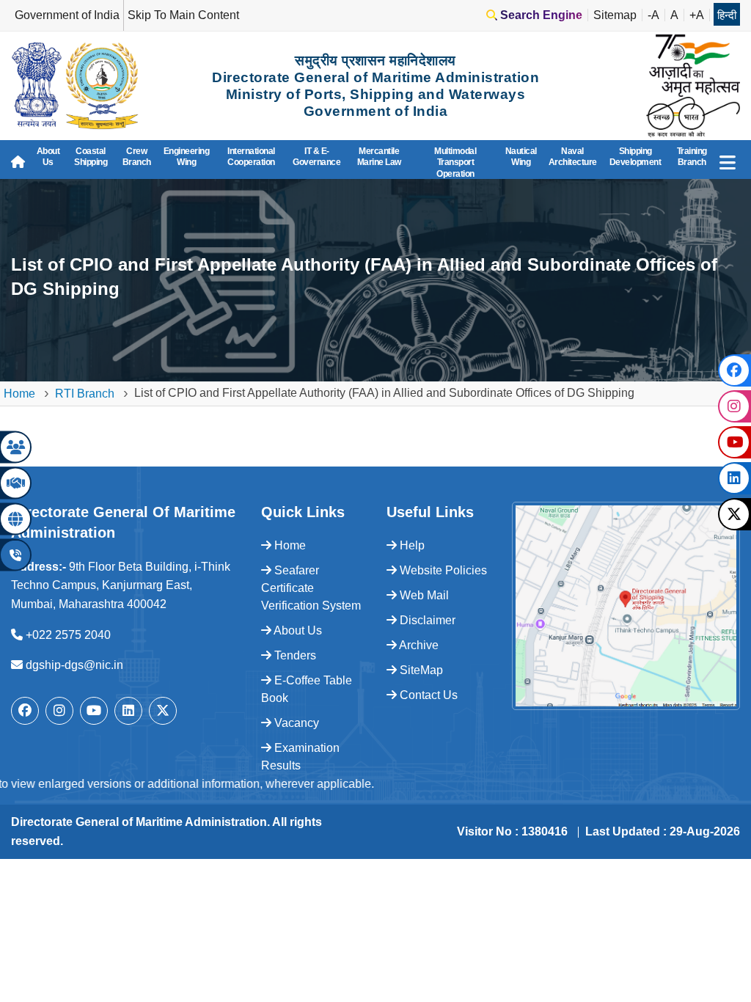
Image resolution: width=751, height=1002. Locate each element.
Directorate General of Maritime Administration (139, 822)
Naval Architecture (573, 157)
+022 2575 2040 (68, 635)
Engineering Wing (187, 157)
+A (696, 15)
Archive (418, 645)
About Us (48, 157)
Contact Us (427, 695)
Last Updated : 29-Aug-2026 (662, 831)
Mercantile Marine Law (379, 157)
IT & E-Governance (316, 157)
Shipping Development (635, 157)
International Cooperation (251, 157)
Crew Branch (136, 157)
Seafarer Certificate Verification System (311, 588)
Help (411, 545)
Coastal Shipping (90, 157)
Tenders (293, 655)
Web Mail (423, 595)
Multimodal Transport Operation (455, 162)
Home (19, 393)
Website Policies (442, 570)
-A (653, 15)
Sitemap (615, 15)
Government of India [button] (67, 15)
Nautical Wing (521, 157)
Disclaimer (426, 620)
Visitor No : (512, 831)
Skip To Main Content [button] (183, 15)
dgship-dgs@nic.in (74, 665)
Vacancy (295, 723)
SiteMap (420, 670)
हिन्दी (726, 15)
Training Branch (692, 157)
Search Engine (539, 15)
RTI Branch (84, 393)
